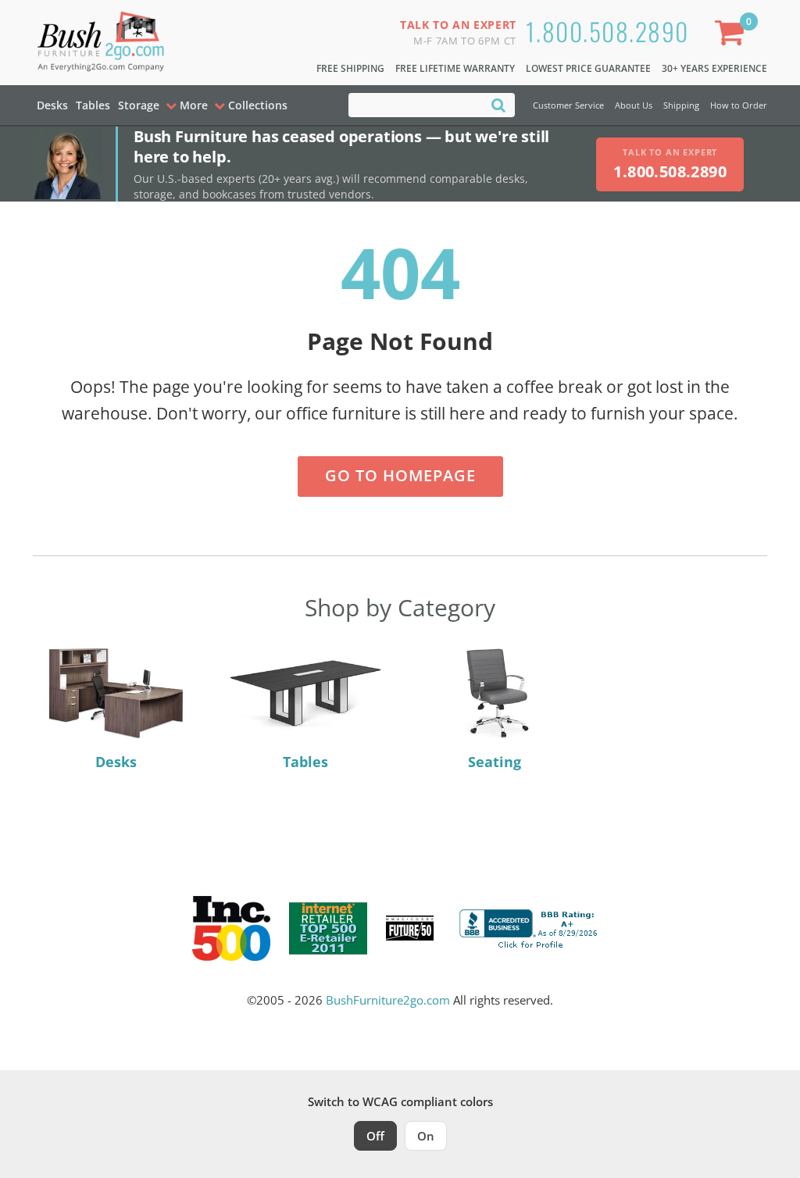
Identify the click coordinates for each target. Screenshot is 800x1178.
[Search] (498, 104)
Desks (52, 105)
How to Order (738, 105)
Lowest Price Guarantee (588, 68)
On (425, 1136)
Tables (93, 105)
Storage (138, 105)
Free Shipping (350, 68)
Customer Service (568, 105)
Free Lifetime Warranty (455, 68)
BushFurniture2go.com (388, 1000)
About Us (633, 105)
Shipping (681, 105)
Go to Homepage (400, 475)
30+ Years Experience (714, 68)
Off (375, 1136)
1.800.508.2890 (607, 30)
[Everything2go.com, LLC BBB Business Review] (530, 926)
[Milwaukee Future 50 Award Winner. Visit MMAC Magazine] (410, 928)
